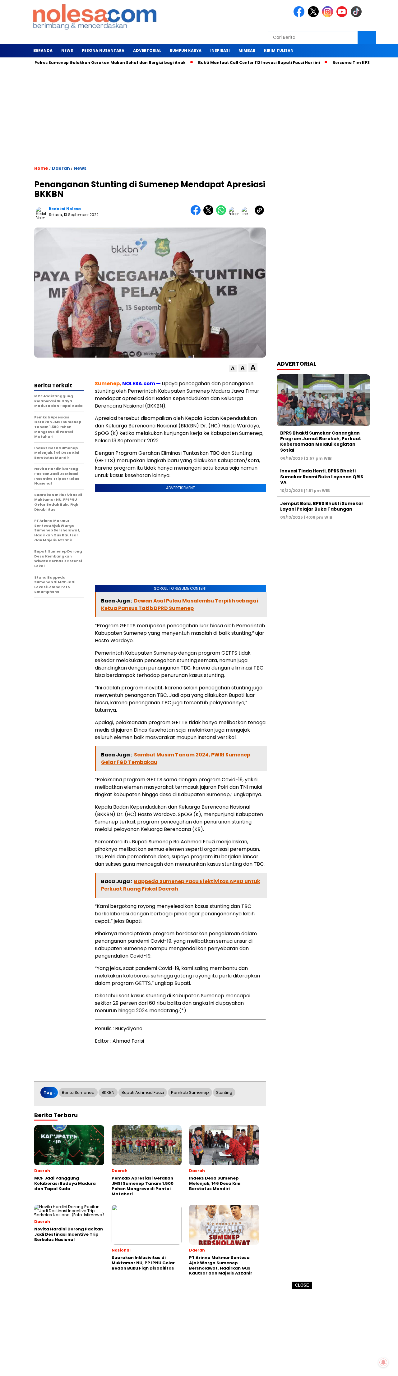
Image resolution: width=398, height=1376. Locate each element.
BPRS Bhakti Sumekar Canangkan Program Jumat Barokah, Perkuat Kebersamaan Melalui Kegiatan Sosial (320, 441)
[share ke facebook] (197, 213)
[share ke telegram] (235, 213)
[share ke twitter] (209, 213)
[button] (233, 368)
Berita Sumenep (78, 1092)
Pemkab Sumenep (190, 1092)
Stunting (224, 1092)
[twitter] (314, 15)
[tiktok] (357, 15)
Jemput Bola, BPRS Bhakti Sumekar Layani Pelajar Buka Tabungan (321, 506)
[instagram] (328, 15)
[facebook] (300, 15)
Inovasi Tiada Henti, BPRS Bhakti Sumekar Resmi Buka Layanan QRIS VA (321, 476)
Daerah (61, 168)
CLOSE (302, 1285)
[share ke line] (248, 213)
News (80, 168)
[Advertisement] (199, 1332)
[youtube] (342, 15)
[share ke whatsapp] (222, 213)
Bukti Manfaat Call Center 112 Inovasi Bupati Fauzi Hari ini (235, 62)
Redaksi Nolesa (65, 208)
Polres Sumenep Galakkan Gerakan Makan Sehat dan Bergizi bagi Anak (85, 62)
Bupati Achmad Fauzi (143, 1092)
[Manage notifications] (383, 1362)
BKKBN (108, 1092)
